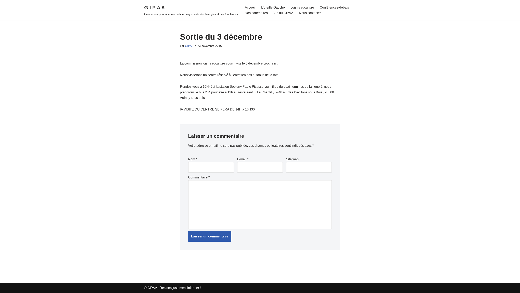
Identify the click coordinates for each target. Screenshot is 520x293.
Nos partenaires (256, 13)
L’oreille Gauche (273, 7)
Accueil (250, 7)
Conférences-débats (334, 7)
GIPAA (189, 45)
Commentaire (199, 177)
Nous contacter (310, 13)
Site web (292, 159)
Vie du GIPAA (283, 13)
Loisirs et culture (302, 7)
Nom (192, 159)
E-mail (242, 159)
